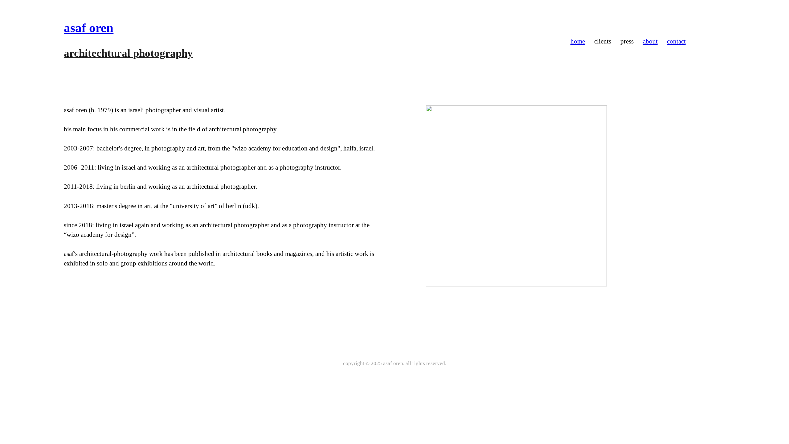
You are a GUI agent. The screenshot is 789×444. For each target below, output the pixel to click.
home (577, 41)
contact (676, 41)
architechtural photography (128, 53)
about (650, 41)
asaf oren (88, 28)
